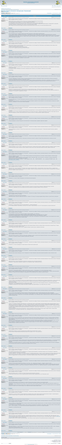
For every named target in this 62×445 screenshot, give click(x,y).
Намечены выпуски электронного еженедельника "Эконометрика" (16, 10)
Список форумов (3, 9)
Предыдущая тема (54, 14)
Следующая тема (59, 14)
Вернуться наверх (3, 39)
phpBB (28, 444)
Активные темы (9, 8)
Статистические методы (16, 9)
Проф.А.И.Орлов (6, 11)
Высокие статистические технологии (31, 2)
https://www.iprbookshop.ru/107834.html (14, 159)
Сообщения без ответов (4, 8)
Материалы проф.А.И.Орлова (9, 9)
